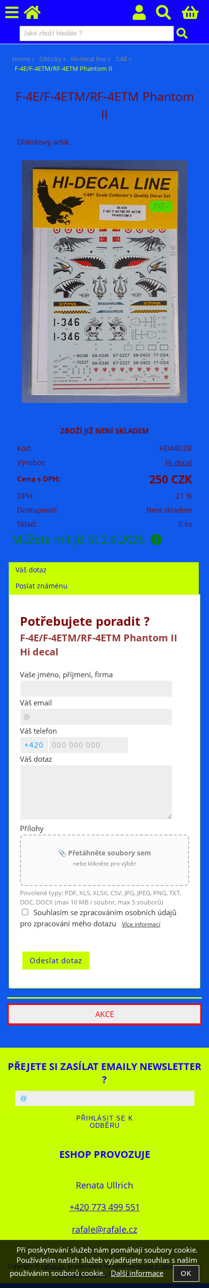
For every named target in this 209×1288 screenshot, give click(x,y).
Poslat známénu (42, 585)
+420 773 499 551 (105, 1207)
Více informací (141, 924)
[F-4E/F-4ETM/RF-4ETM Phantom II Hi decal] (104, 281)
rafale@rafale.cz (104, 1229)
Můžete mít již (78, 539)
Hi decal (178, 462)
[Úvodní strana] (38, 15)
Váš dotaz (31, 569)
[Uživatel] (145, 15)
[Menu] (12, 13)
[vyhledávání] (169, 15)
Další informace (137, 1273)
